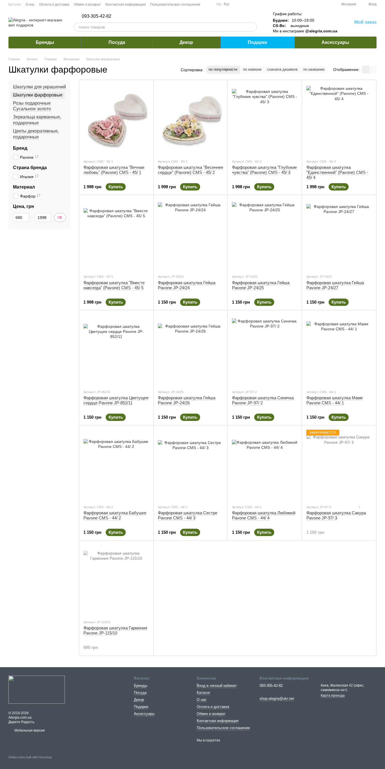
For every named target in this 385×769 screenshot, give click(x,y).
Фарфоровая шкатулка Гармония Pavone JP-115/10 (115, 630)
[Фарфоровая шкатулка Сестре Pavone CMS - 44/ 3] (191, 465)
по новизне (252, 69)
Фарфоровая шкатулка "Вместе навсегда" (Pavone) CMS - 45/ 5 (114, 285)
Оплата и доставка (54, 4)
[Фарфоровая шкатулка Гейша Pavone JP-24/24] (191, 234)
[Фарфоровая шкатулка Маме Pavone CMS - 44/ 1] (339, 350)
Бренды (45, 42)
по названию (314, 69)
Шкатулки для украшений (39, 86)
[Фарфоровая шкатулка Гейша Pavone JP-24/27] (339, 234)
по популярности (223, 69)
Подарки (257, 42)
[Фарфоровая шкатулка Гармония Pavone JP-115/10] (116, 580)
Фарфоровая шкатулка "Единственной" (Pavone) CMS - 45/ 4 (337, 172)
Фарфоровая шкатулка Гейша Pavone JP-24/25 (260, 285)
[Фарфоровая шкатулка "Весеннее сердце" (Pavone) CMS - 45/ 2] (191, 119)
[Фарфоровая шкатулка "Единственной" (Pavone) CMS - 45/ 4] (339, 119)
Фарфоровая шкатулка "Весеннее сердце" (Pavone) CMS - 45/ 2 (190, 170)
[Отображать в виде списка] (373, 69)
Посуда (117, 42)
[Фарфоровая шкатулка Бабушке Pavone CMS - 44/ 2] (116, 465)
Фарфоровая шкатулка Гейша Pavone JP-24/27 (335, 285)
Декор (186, 42)
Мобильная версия (29, 730)
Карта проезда (333, 696)
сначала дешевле (282, 69)
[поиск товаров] (252, 27)
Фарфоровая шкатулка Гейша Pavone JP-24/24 (186, 285)
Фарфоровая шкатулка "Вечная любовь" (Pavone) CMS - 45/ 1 (113, 170)
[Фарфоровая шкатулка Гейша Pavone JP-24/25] (265, 234)
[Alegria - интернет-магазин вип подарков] (36, 689)
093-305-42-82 (96, 16)
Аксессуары (335, 42)
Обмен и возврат (87, 4)
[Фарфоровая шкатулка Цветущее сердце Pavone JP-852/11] (116, 350)
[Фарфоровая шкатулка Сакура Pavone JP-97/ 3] (339, 465)
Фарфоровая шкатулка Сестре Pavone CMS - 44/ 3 (187, 515)
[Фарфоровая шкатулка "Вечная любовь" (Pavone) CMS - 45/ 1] (116, 119)
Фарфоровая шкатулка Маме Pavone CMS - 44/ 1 (334, 400)
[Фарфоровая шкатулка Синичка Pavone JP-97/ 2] (265, 350)
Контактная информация (125, 4)
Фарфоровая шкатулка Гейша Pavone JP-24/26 (186, 400)
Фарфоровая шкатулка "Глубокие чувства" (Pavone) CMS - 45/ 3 (264, 170)
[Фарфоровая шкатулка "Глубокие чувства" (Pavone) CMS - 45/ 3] (265, 119)
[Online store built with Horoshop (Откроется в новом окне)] (30, 762)
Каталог (14, 4)
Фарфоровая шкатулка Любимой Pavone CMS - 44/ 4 (263, 515)
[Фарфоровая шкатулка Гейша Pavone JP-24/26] (191, 350)
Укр (219, 4)
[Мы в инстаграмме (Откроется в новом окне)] (208, 4)
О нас (30, 4)
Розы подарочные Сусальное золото (32, 106)
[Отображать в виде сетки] (365, 69)
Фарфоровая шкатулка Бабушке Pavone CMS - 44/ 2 (114, 515)
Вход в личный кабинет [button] (217, 685)
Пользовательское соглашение (175, 4)
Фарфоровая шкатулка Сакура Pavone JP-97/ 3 (336, 515)
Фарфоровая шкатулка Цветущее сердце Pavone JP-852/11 (116, 400)
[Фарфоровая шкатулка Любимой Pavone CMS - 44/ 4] (265, 465)
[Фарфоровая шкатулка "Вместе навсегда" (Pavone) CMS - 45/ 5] (116, 234)
